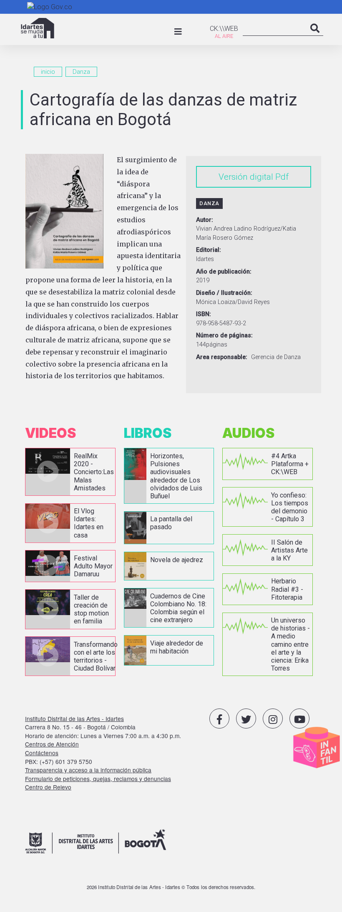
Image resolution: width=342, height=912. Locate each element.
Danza (81, 71)
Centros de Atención (52, 744)
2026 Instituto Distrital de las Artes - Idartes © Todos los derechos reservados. (171, 887)
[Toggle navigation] (178, 31)
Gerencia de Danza (276, 357)
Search (315, 36)
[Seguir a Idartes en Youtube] (299, 718)
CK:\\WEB (224, 29)
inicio (48, 71)
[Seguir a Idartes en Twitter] (246, 718)
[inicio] (37, 28)
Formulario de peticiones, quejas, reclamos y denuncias (98, 778)
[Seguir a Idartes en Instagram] (273, 718)
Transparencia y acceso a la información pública (88, 770)
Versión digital (246, 177)
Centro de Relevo (48, 787)
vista (70, 471)
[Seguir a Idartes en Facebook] (219, 718)
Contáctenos (41, 753)
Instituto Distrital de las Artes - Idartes (74, 718)
